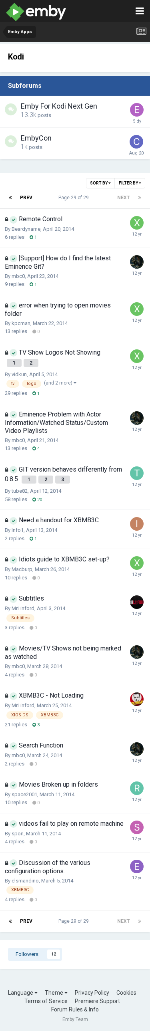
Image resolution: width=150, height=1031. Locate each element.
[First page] (10, 198)
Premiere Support (97, 1001)
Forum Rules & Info (75, 1009)
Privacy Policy (92, 992)
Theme (54, 992)
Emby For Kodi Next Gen (59, 106)
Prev (26, 197)
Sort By (99, 183)
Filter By (129, 183)
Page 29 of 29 (74, 197)
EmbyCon (36, 138)
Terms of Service (46, 1001)
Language (21, 992)
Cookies (126, 992)
